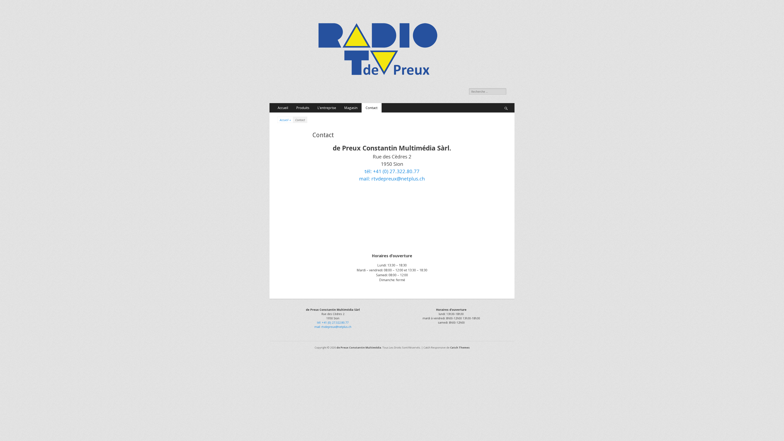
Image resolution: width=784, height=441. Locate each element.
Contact (372, 108)
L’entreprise (326, 108)
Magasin (350, 108)
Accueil (283, 108)
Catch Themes (460, 347)
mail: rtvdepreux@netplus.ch (392, 178)
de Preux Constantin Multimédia (358, 347)
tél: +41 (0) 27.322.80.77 (392, 171)
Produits (302, 108)
